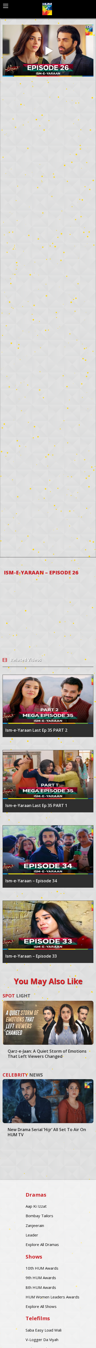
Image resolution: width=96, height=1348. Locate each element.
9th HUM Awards (41, 1277)
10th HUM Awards (42, 1268)
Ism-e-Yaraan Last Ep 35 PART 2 (36, 730)
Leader (32, 1234)
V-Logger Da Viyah (42, 1339)
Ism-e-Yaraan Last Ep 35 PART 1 (36, 805)
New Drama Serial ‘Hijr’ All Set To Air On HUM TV (47, 1132)
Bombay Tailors (39, 1215)
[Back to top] (79, 1336)
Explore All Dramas (42, 1244)
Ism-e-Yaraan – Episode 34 (31, 881)
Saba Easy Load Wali (43, 1330)
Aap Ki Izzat (36, 1206)
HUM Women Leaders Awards (52, 1296)
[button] (5, 1030)
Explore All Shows (41, 1306)
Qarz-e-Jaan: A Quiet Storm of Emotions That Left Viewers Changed (47, 1053)
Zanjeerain (35, 1225)
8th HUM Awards (41, 1287)
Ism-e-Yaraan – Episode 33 (31, 956)
